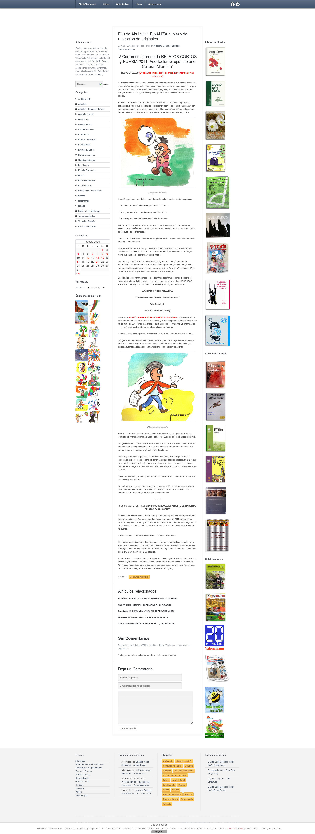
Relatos (81, 205)
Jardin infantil (178, 780)
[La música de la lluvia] (94, 409)
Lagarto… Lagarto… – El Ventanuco (219, 780)
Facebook (233, 4)
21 (97, 261)
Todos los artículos (86, 215)
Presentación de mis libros (90, 190)
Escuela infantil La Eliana (174, 775)
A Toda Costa (84, 98)
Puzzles (81, 195)
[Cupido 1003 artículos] (81, 422)
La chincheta (169, 784)
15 (102, 258)
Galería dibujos (82, 777)
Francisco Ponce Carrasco (156, 22)
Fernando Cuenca (83, 771)
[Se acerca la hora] (81, 409)
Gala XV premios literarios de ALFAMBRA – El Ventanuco (144, 604)
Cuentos (167, 770)
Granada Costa (82, 781)
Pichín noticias (84, 185)
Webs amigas (81, 795)
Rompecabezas (170, 799)
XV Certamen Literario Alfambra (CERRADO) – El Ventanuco (146, 623)
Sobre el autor (155, 4)
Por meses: (80, 287)
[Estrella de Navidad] (94, 311)
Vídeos (106, 4)
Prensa (175, 789)
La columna (83, 165)
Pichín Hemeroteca (86, 180)
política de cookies (235, 828)
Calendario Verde (86, 114)
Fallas (166, 780)
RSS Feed (228, 4)
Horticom (79, 784)
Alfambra (82, 103)
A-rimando (168, 761)
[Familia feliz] (94, 385)
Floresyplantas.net (86, 154)
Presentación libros (172, 794)
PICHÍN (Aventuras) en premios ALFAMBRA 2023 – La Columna (148, 598)
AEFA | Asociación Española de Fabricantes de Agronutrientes (89, 766)
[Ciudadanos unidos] (81, 385)
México (181, 784)
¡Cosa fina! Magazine (87, 226)
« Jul (78, 273)
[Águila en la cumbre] (81, 311)
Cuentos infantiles (86, 129)
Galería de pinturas (86, 159)
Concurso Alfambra (139, 576)
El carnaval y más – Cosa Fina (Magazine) (221, 772)
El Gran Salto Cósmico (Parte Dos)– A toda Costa (221, 763)
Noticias (81, 175)
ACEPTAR (159, 832)
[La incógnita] (81, 397)
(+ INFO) (99, 74)
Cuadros (189, 765)
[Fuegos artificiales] (94, 323)
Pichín (166, 789)
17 (78, 261)
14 (97, 258)
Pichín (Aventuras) (87, 4)
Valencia (167, 803)
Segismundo (187, 799)
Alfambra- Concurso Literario (91, 108)
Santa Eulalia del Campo (89, 210)
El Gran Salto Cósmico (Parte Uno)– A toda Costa (221, 788)
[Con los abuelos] (94, 335)
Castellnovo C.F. (183, 761)
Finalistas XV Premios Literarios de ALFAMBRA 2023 (143, 617)
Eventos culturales (86, 149)
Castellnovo (83, 119)
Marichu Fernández (87, 170)
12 (87, 258)
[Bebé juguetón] (81, 348)
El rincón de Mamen (87, 139)
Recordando (83, 200)
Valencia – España (86, 221)
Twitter (238, 4)
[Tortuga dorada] (81, 323)
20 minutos (80, 760)
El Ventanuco (84, 144)
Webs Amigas (122, 4)
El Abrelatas (83, 134)
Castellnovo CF (85, 124)
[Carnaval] (94, 397)
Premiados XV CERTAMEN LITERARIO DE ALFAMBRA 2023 (146, 610)
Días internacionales (184, 770)
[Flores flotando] (94, 372)
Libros (139, 4)
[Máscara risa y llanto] (81, 372)
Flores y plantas (82, 774)
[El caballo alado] (81, 360)
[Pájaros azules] (81, 335)
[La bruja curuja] (94, 422)
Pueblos (188, 794)
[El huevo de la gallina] (94, 348)
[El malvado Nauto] (94, 360)
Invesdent (79, 788)
